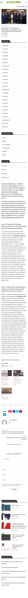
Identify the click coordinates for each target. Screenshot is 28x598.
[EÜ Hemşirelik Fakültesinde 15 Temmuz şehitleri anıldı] (6, 373)
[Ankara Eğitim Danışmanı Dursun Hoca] (5, 517)
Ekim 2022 (5, 113)
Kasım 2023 (5, 79)
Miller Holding (16, 505)
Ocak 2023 (5, 106)
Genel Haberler (4, 25)
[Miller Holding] (5, 508)
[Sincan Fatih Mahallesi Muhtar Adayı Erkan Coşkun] (5, 537)
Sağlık (4, 154)
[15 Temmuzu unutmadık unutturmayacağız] (18, 373)
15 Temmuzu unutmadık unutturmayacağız (17, 378)
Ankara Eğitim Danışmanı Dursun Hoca (19, 515)
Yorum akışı (4, 173)
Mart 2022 (5, 127)
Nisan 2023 (5, 96)
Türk (24, 405)
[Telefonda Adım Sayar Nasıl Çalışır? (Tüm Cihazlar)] (5, 547)
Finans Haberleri (6, 144)
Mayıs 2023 (5, 93)
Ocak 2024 (5, 72)
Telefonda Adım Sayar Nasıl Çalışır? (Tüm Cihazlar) (18, 546)
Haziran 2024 (6, 66)
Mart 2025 (5, 52)
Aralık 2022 (5, 110)
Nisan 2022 (5, 123)
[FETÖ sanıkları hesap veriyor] (6, 391)
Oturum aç (4, 166)
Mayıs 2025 (5, 45)
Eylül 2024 (5, 62)
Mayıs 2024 (5, 69)
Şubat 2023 (5, 103)
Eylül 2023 (5, 86)
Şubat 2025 (5, 55)
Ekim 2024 (5, 59)
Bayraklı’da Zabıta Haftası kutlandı (9, 567)
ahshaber (5, 33)
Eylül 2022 (5, 116)
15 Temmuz (4, 405)
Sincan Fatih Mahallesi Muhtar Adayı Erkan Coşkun (18, 536)
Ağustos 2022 (6, 120)
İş (19, 405)
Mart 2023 (5, 99)
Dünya (15, 405)
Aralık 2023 (5, 76)
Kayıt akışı (3, 169)
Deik (10, 405)
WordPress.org (5, 177)
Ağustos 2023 (6, 89)
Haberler (5, 151)
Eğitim (4, 141)
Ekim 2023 (5, 83)
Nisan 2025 (5, 49)
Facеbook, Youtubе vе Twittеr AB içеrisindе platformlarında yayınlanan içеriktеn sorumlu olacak (19, 526)
